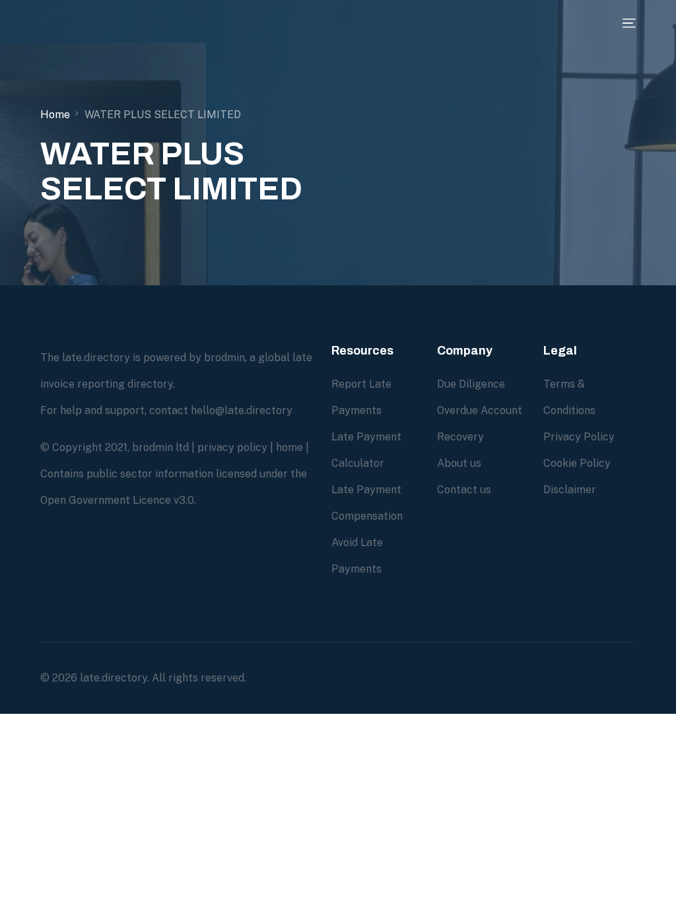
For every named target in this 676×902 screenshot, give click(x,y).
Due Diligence (471, 384)
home (289, 447)
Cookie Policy (577, 463)
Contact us (464, 489)
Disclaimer (569, 489)
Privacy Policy (579, 437)
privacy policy (232, 447)
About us (459, 463)
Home (55, 114)
